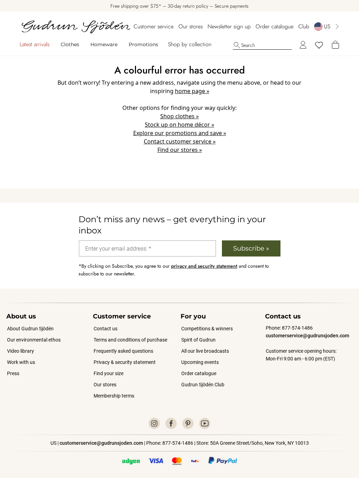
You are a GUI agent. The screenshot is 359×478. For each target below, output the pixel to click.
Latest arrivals (34, 44)
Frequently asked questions (123, 351)
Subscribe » (251, 248)
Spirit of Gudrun (198, 340)
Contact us (105, 328)
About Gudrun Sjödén (30, 328)
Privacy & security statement (125, 362)
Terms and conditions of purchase (130, 340)
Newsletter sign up (229, 26)
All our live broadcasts (205, 351)
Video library (20, 351)
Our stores (190, 26)
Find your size (108, 373)
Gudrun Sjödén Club (202, 384)
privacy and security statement (204, 265)
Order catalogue (274, 26)
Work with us (21, 362)
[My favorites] (319, 45)
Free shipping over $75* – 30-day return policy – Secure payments (179, 5)
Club (303, 26)
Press (13, 373)
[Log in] (303, 45)
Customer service (154, 26)
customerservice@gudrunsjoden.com (307, 335)
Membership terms (114, 396)
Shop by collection (189, 44)
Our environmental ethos (34, 340)
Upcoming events (200, 362)
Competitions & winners (207, 328)
